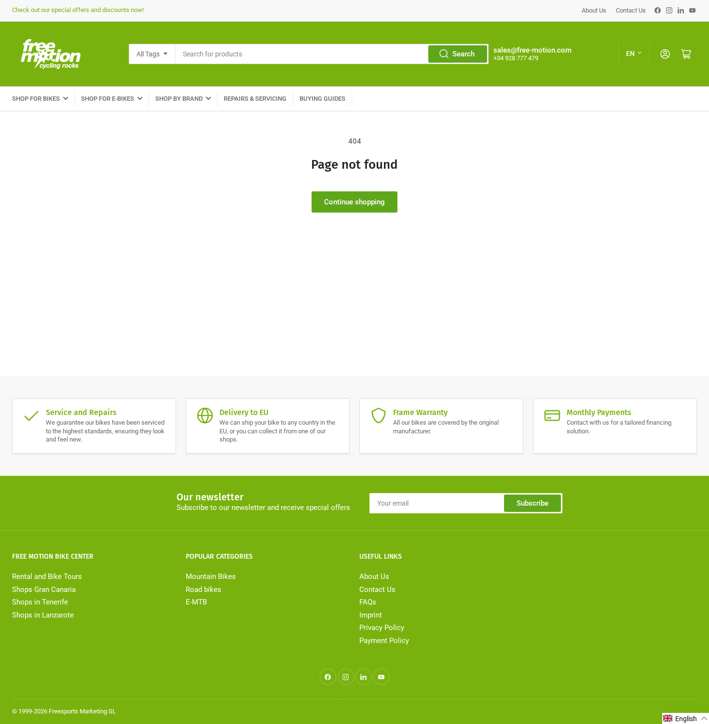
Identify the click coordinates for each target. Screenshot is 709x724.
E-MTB (196, 602)
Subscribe (532, 503)
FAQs (367, 602)
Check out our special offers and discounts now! (78, 9)
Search (463, 54)
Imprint (370, 615)
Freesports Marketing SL (82, 711)
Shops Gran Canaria (44, 589)
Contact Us (631, 10)
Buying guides (322, 98)
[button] (685, 718)
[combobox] (332, 54)
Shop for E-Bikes (107, 98)
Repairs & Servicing (255, 98)
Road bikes (203, 589)
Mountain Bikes (211, 576)
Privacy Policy (381, 627)
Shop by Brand (179, 98)
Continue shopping (354, 202)
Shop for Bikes (36, 98)
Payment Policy (384, 640)
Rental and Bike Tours (47, 576)
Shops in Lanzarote (43, 615)
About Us (594, 10)
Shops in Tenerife (40, 602)
